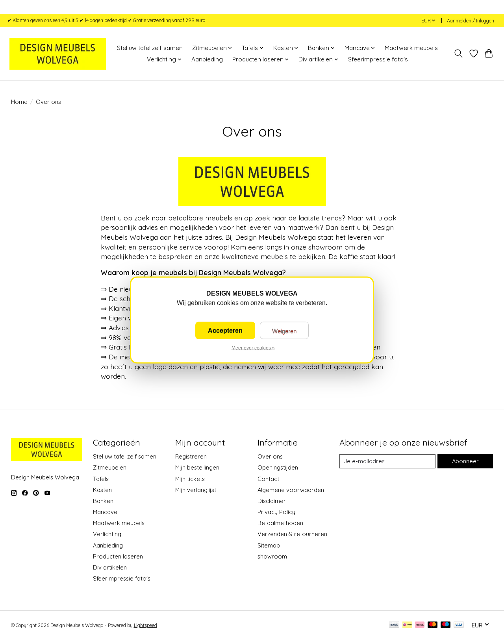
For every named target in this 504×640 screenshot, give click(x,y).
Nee (284, 330)
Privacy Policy (276, 512)
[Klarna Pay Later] (419, 625)
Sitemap (269, 545)
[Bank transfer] (394, 625)
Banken (103, 501)
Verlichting (107, 534)
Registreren (191, 456)
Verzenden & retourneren (292, 534)
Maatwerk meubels (411, 48)
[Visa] (459, 625)
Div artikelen (110, 567)
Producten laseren (118, 556)
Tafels (101, 479)
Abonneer (465, 461)
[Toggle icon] (458, 53)
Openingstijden (278, 467)
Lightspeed (145, 625)
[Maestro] (446, 625)
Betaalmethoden (280, 523)
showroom (272, 556)
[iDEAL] (407, 625)
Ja (225, 330)
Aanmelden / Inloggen (470, 21)
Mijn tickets (190, 479)
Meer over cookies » (253, 348)
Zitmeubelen (109, 467)
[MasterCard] (433, 625)
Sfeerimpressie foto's (378, 59)
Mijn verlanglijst (195, 490)
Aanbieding (207, 59)
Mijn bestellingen (197, 467)
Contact (268, 479)
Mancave (105, 512)
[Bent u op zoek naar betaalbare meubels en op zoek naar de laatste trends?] (57, 53)
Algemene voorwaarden (291, 490)
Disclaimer (272, 501)
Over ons (270, 456)
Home (19, 101)
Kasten (102, 490)
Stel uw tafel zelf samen (150, 48)
